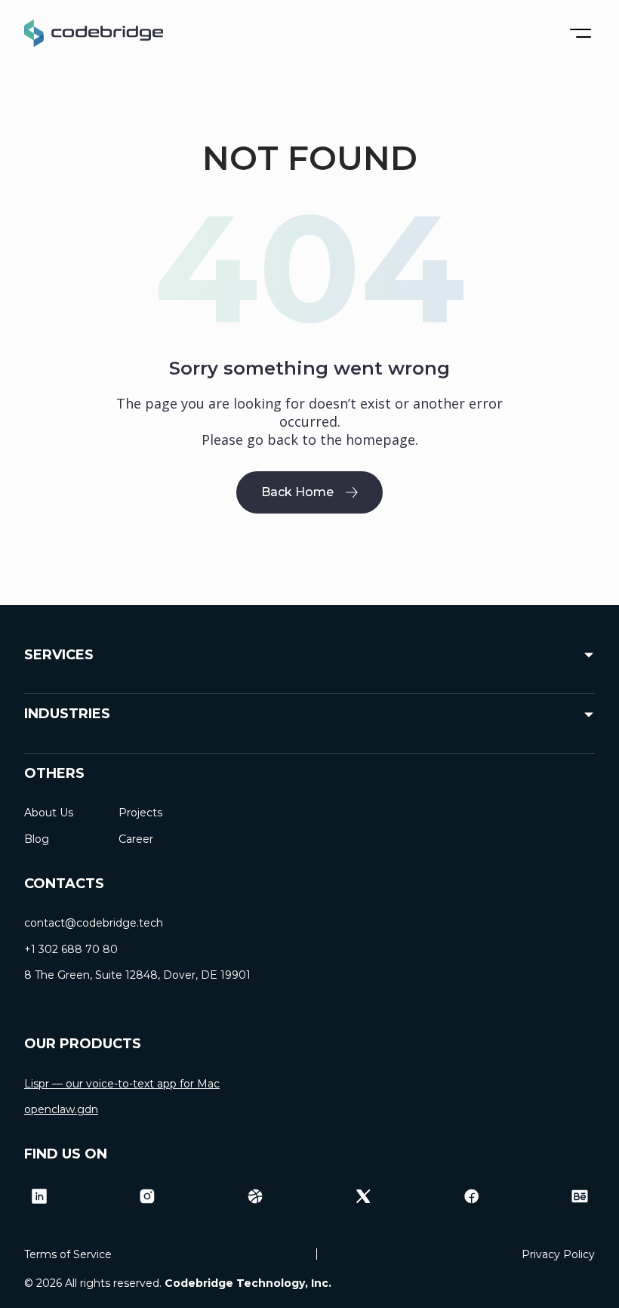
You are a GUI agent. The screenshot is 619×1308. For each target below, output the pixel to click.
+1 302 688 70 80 (71, 949)
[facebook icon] (472, 1196)
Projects (140, 812)
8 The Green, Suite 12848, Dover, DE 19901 (137, 975)
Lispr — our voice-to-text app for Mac (122, 1084)
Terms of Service (68, 1254)
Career (136, 839)
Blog (36, 839)
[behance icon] (580, 1196)
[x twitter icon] (364, 1196)
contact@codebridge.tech (93, 923)
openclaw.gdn (61, 1109)
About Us (48, 812)
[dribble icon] (255, 1196)
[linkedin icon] (39, 1196)
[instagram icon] (147, 1196)
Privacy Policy (558, 1254)
